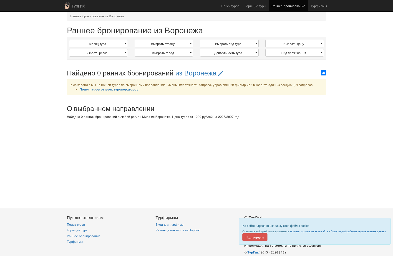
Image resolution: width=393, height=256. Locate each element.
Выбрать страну (163, 43)
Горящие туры (255, 5)
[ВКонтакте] (323, 72)
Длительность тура (228, 52)
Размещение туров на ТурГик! (178, 230)
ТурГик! (78, 6)
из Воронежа (196, 73)
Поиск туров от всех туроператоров (109, 89)
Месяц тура (97, 43)
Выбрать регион (97, 52)
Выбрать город (163, 52)
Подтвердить (255, 237)
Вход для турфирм (170, 224)
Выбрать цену (293, 43)
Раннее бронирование (288, 5)
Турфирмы (319, 5)
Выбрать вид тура (228, 43)
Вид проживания (293, 52)
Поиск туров (230, 5)
